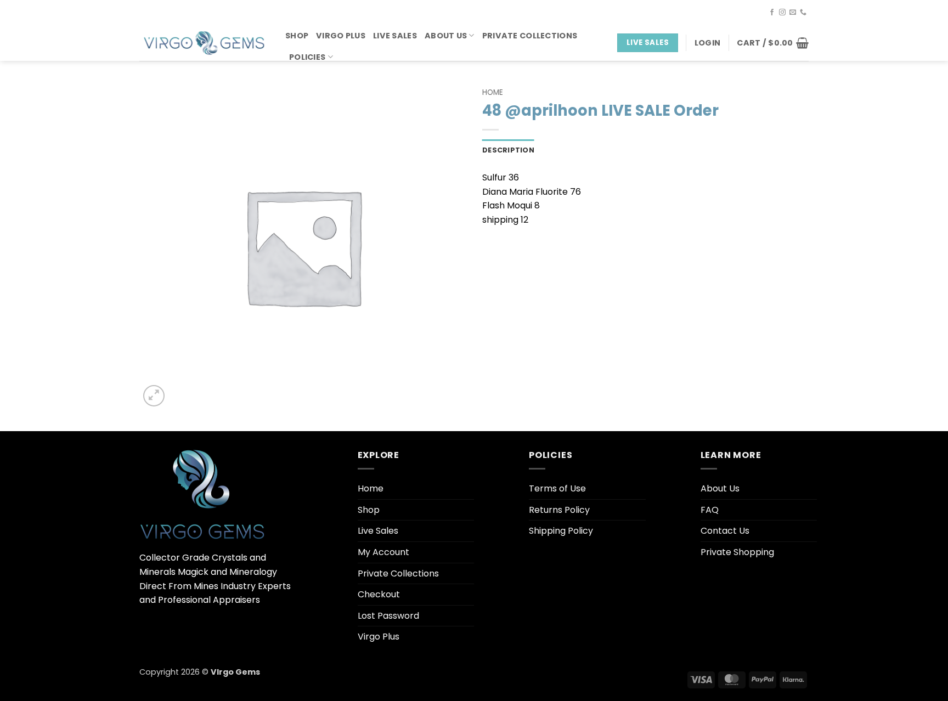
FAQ (710, 510)
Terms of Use (557, 488)
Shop (296, 35)
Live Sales (395, 35)
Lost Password (388, 615)
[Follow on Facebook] (772, 12)
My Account (383, 552)
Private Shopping (737, 552)
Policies (307, 57)
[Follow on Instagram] (782, 12)
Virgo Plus (340, 35)
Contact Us (725, 530)
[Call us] (803, 12)
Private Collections (529, 35)
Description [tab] (508, 150)
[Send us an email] (792, 12)
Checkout (379, 594)
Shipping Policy (561, 530)
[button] (707, 43)
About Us (446, 35)
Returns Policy (559, 510)
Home (492, 92)
